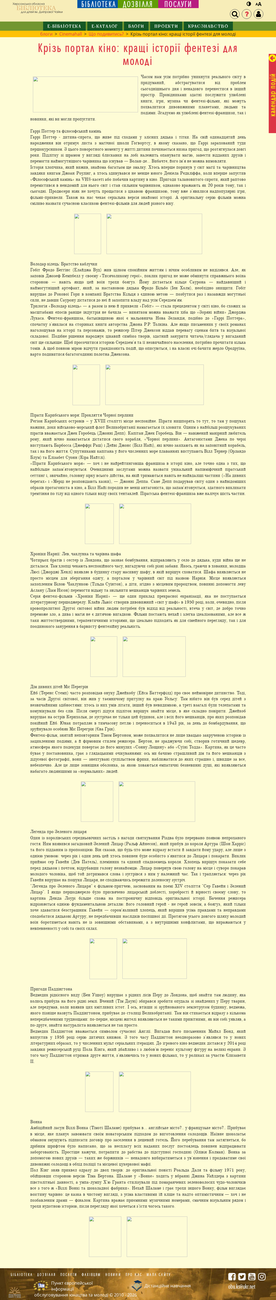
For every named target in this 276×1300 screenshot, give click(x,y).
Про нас (134, 1275)
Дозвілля (46, 1275)
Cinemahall (70, 34)
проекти (166, 26)
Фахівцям (91, 1275)
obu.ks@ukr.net (241, 1286)
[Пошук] (235, 14)
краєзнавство (208, 26)
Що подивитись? (106, 34)
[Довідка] (246, 14)
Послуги (68, 1275)
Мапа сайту (159, 1275)
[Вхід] (258, 14)
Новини (113, 1275)
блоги (136, 26)
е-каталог (105, 26)
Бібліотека (22, 1275)
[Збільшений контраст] (249, 4)
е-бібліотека (64, 26)
